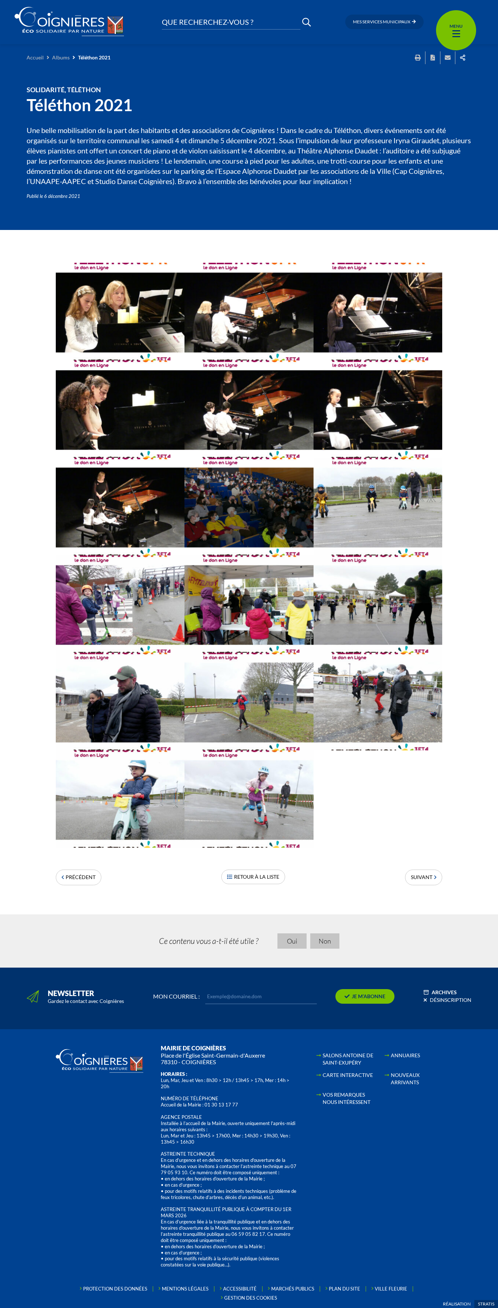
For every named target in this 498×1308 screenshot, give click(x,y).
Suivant (421, 877)
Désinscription (450, 1000)
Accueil (35, 57)
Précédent (81, 877)
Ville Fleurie (391, 1289)
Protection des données (115, 1289)
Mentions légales (185, 1289)
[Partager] (462, 57)
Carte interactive (348, 1075)
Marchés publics (292, 1289)
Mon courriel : (176, 996)
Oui (292, 941)
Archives (444, 992)
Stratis (486, 1304)
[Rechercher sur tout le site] (306, 22)
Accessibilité (240, 1289)
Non (325, 941)
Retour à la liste (256, 877)
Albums (61, 57)
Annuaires (405, 1055)
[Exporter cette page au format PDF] (432, 57)
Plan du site (344, 1289)
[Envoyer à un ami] (447, 57)
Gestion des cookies (250, 1298)
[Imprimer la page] (418, 57)
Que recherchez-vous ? (207, 22)
